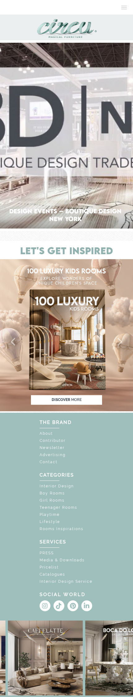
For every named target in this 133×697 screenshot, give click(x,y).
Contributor (53, 440)
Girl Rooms (52, 500)
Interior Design (57, 486)
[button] (13, 342)
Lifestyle (50, 522)
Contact (49, 462)
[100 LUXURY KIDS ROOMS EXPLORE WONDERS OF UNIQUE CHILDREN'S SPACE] (66, 335)
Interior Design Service (66, 581)
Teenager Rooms (58, 507)
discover (67, 400)
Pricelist (49, 567)
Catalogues (52, 574)
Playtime (50, 514)
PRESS (47, 553)
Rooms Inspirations (62, 529)
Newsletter (52, 448)
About (46, 433)
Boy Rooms (52, 493)
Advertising (53, 455)
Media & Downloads (62, 560)
